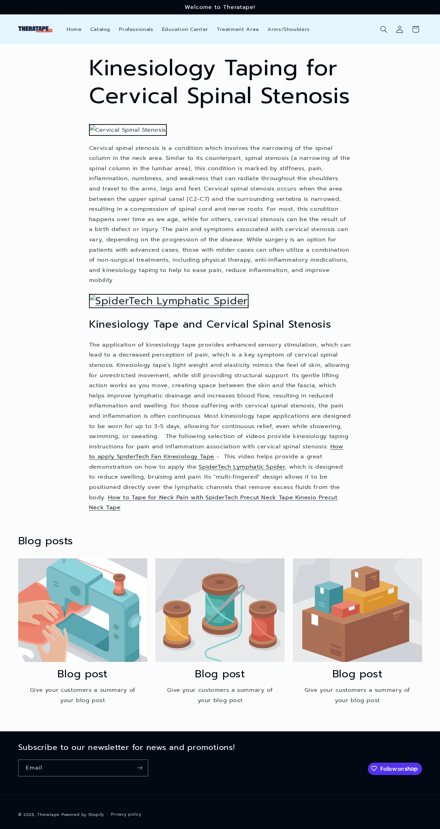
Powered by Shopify (83, 814)
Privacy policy (126, 814)
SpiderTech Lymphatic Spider (242, 466)
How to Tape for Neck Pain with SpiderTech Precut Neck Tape (200, 497)
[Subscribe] (139, 767)
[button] (384, 29)
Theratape (48, 814)
